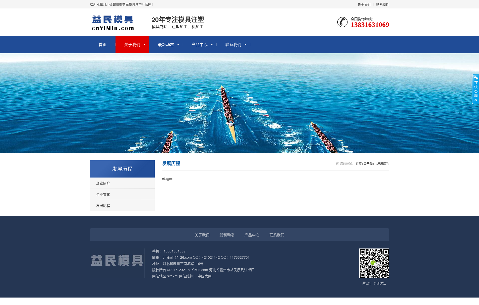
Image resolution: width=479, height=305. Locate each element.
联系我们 (382, 4)
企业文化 (103, 194)
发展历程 (103, 205)
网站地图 (159, 275)
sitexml (172, 275)
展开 (475, 89)
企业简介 (103, 183)
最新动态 (166, 44)
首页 (103, 44)
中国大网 (205, 275)
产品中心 (200, 44)
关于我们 (364, 4)
